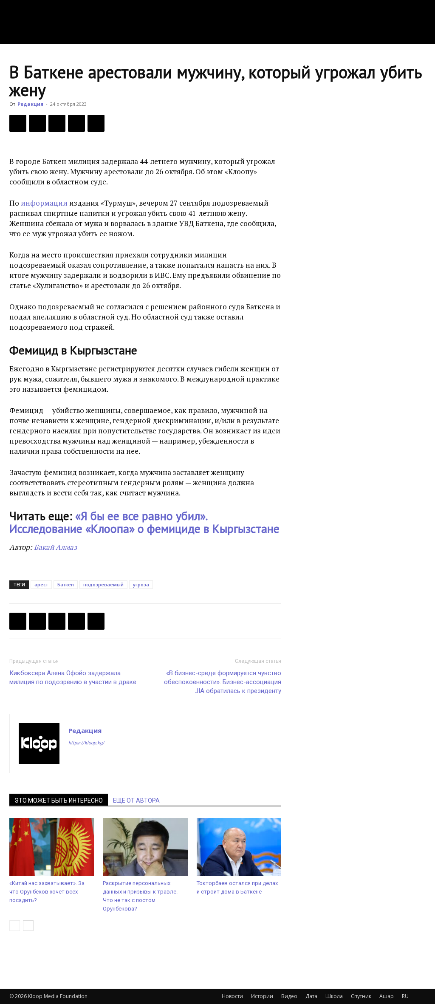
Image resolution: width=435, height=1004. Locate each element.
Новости (232, 996)
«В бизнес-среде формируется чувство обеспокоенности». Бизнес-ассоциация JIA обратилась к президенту (222, 682)
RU (405, 996)
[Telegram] (76, 123)
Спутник (361, 996)
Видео (289, 996)
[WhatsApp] (96, 123)
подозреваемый (103, 584)
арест (41, 584)
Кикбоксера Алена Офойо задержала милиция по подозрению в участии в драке (72, 677)
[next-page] (28, 925)
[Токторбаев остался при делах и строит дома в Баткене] (239, 847)
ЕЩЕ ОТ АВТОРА (136, 800)
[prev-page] (14, 925)
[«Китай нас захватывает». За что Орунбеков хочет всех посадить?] (51, 847)
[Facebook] (17, 123)
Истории (262, 996)
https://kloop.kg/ (86, 743)
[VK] (56, 123)
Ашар (386, 996)
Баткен (65, 584)
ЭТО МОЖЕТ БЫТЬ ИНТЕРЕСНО (58, 800)
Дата (311, 996)
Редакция (30, 104)
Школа (334, 996)
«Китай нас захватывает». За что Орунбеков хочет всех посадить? (47, 891)
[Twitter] (37, 123)
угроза (141, 584)
